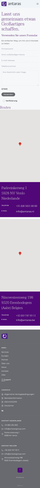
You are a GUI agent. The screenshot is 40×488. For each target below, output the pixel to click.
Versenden (8, 94)
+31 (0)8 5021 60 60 (26, 206)
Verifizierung (11, 101)
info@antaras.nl (25, 211)
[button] (38, 4)
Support (7, 380)
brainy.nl (20, 485)
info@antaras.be (25, 320)
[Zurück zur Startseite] (11, 4)
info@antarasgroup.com (15, 429)
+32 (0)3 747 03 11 (26, 316)
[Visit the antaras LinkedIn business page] (2, 410)
